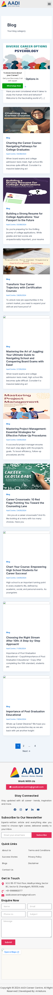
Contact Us (7, 869)
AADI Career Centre (31, 987)
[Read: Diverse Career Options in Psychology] (26, 56)
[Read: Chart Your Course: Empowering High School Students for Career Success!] (26, 544)
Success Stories (10, 856)
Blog (8, 138)
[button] (49, 4)
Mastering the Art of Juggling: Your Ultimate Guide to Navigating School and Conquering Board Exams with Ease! (25, 358)
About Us (6, 850)
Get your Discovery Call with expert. (13, 79)
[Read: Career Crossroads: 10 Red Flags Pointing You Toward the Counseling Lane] (26, 477)
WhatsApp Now (14, 86)
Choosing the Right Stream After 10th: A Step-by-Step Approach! (23, 641)
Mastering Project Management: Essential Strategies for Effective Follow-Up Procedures (26, 432)
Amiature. (40, 991)
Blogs (4, 863)
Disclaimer (33, 863)
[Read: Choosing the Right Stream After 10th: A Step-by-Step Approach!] (26, 614)
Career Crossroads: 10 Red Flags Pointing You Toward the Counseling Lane (25, 503)
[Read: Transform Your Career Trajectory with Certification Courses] (26, 261)
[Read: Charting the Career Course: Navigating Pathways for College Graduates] (26, 120)
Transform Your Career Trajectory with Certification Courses (24, 287)
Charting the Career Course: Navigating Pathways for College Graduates (24, 146)
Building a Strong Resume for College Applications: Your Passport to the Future (24, 217)
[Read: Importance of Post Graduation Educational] (26, 689)
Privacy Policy (35, 856)
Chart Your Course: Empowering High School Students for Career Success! (26, 570)
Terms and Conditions (39, 850)
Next (26, 751)
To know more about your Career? (12, 74)
